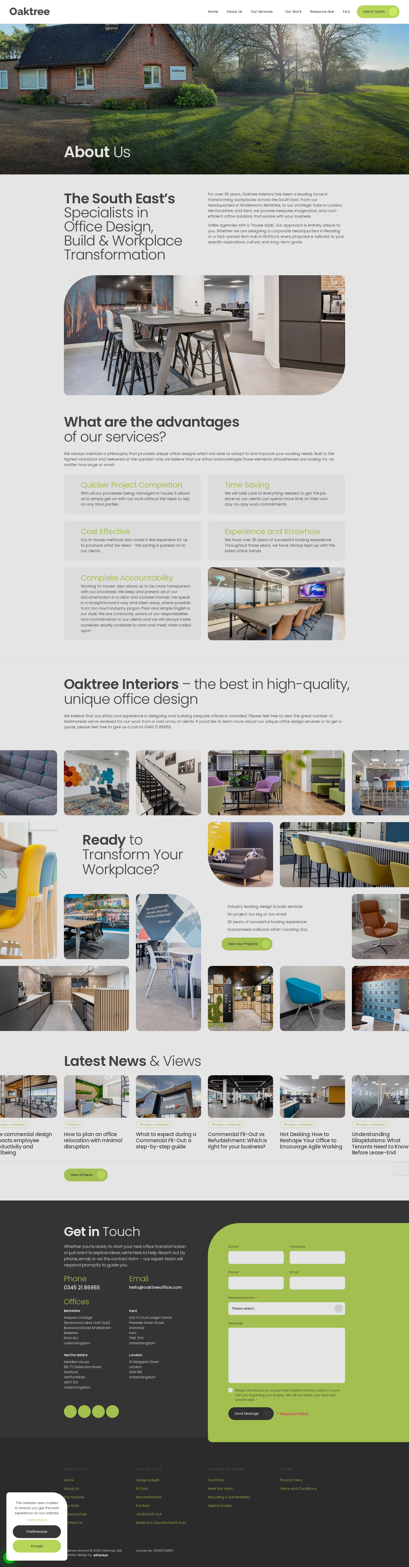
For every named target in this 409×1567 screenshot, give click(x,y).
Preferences (36, 1531)
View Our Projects (243, 943)
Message (235, 1323)
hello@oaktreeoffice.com (155, 1287)
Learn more (37, 1519)
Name (234, 1246)
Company (297, 1246)
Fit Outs (142, 1488)
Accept (37, 1546)
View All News (81, 1174)
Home (69, 1480)
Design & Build (147, 1480)
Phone (234, 1272)
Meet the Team (220, 1488)
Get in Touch (374, 11)
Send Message (247, 1413)
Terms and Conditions (298, 1488)
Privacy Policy (291, 1480)
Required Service (242, 1297)
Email (295, 1272)
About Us (71, 1488)
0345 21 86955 (82, 1287)
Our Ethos (216, 1480)
